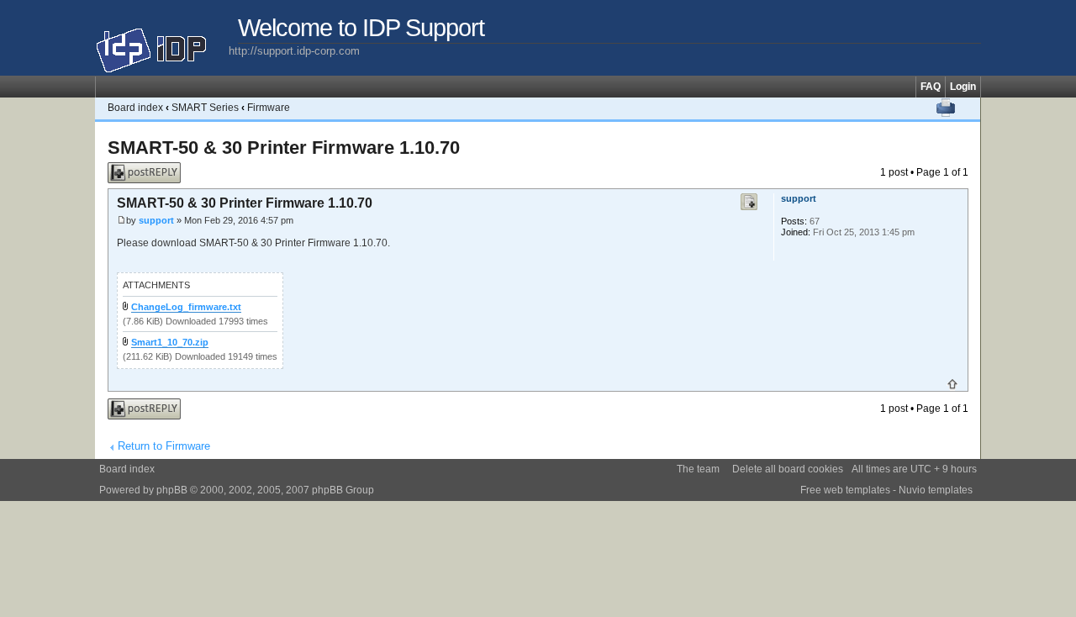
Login (963, 86)
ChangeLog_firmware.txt (186, 307)
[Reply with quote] (749, 201)
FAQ (930, 86)
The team (698, 469)
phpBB (171, 490)
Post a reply (134, 168)
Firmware (268, 107)
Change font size (968, 108)
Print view (946, 108)
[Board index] (162, 43)
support (156, 220)
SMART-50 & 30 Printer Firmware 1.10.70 (284, 147)
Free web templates (845, 490)
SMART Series (205, 107)
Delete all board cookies (787, 469)
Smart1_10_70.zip (169, 342)
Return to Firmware (164, 446)
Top (952, 384)
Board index (135, 107)
